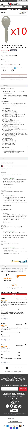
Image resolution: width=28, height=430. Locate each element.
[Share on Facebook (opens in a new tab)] (5, 319)
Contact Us (14, 378)
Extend (17, 380)
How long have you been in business (10, 243)
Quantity (3, 59)
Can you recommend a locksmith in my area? (12, 191)
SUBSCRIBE (23, 388)
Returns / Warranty (9, 380)
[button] (3, 186)
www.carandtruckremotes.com (18, 179)
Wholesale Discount (9, 376)
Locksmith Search (19, 376)
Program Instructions (9, 377)
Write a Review (14, 294)
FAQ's (21, 380)
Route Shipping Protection (7, 379)
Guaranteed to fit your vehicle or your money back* (10, 64)
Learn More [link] (21, 68)
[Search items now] (25, 6)
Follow (2, 175)
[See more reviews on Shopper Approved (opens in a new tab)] (9, 318)
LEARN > (15, 410)
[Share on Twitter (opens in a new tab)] (7, 318)
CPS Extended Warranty (21, 379)
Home (2, 12)
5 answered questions (5, 52)
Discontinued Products (11, 12)
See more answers (7, 187)
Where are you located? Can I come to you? (11, 174)
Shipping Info (21, 378)
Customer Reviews (19, 377)
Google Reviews (7, 378)
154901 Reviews (8, 280)
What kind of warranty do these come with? (11, 226)
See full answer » (22, 202)
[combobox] (11, 6)
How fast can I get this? (6, 209)
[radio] (21, 275)
